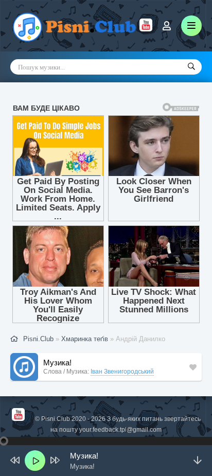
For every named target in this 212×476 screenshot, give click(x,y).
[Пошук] (191, 67)
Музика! (57, 362)
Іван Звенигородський (122, 371)
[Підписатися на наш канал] (145, 29)
